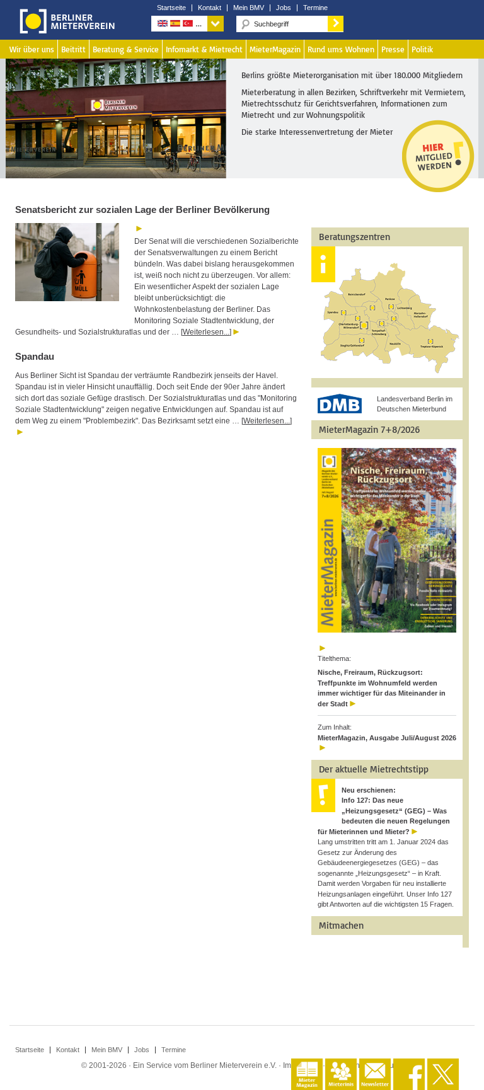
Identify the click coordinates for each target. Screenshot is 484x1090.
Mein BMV (248, 7)
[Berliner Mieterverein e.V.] (65, 30)
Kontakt (209, 7)
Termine (315, 7)
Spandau (34, 356)
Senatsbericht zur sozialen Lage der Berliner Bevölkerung (142, 209)
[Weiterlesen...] (206, 332)
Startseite (171, 7)
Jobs (283, 7)
